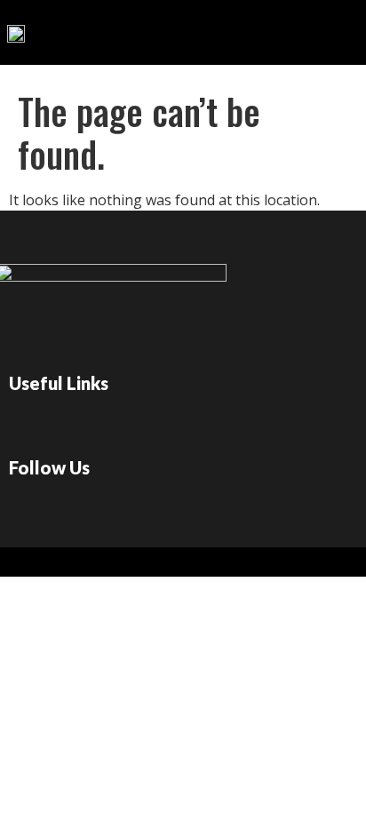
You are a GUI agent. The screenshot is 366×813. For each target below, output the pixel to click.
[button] (285, 28)
